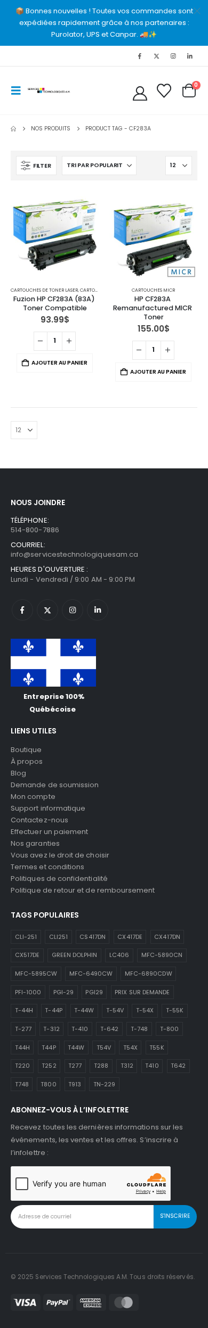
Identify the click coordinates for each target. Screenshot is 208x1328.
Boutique (26, 750)
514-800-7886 (35, 530)
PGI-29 (63, 992)
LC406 (119, 955)
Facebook (22, 610)
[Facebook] (140, 56)
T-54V (115, 1010)
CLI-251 (26, 937)
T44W (76, 1047)
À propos (27, 761)
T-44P (53, 1010)
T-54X (145, 1010)
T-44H (24, 1010)
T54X (130, 1047)
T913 (74, 1084)
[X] (156, 56)
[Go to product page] (55, 235)
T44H (22, 1047)
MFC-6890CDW (148, 973)
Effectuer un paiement (49, 832)
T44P (48, 1047)
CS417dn (92, 937)
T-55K (174, 1010)
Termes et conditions (47, 867)
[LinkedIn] (190, 56)
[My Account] (140, 93)
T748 (22, 1084)
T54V (104, 1047)
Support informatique (48, 808)
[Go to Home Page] (13, 129)
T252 (49, 1065)
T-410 (79, 1029)
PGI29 (93, 992)
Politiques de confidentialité (59, 878)
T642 (178, 1065)
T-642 (109, 1029)
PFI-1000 (28, 992)
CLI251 (58, 937)
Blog (18, 773)
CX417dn (167, 937)
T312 (127, 1065)
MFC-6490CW (91, 973)
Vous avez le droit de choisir (60, 855)
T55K (156, 1047)
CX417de (129, 937)
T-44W (84, 1010)
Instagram (72, 610)
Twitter (47, 610)
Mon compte (33, 796)
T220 (22, 1065)
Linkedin (97, 610)
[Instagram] (173, 56)
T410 (151, 1065)
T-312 (51, 1029)
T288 (101, 1065)
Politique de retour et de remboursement (83, 890)
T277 (75, 1065)
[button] (19, 90)
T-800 (169, 1029)
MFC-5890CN (162, 955)
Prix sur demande (142, 992)
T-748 (139, 1029)
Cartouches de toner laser (44, 290)
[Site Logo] (49, 90)
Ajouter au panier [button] (59, 363)
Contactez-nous (39, 820)
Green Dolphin (75, 955)
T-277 (23, 1029)
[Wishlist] (163, 91)
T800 (48, 1084)
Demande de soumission (55, 785)
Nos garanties (35, 843)
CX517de (27, 955)
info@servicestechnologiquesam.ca (74, 554)
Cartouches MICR (153, 290)
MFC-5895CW (36, 973)
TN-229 (104, 1084)
